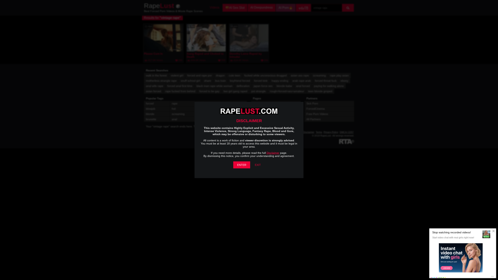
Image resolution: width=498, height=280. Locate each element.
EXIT (258, 164)
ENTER (241, 164)
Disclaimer (273, 152)
